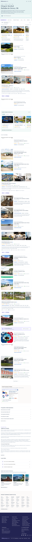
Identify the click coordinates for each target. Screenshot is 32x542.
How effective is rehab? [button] (5, 416)
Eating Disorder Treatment (25, 518)
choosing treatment (14, 433)
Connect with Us (24, 533)
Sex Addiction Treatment (25, 524)
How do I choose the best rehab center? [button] (7, 418)
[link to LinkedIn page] (23, 535)
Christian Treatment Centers (26, 525)
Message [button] (8, 252)
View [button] (2, 252)
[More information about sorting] (30, 24)
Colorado (14, 482)
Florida (11, 114)
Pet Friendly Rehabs (14, 524)
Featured (4, 114)
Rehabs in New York (4, 520)
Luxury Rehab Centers (15, 518)
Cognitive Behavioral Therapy (16, 520)
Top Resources (4, 527)
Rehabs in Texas (4, 521)
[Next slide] (29, 34)
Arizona (2, 482)
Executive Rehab (24, 520)
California (7, 114)
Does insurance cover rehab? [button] (5, 409)
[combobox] (6, 24)
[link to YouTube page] (25, 535)
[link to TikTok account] (27, 535)
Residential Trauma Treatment (26, 523)
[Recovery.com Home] (4, 1)
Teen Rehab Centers (24, 521)
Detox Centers (14, 519)
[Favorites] (28, 1)
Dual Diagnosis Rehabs (25, 522)
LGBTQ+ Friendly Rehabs (15, 522)
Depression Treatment (25, 519)
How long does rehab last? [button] (5, 414)
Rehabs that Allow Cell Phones (16, 525)
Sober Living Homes (14, 521)
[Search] (26, 1)
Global (14, 114)
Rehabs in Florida (4, 518)
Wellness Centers (14, 523)
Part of (6, 86)
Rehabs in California (4, 519)
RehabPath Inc (17, 538)
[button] (30, 1)
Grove (6, 134)
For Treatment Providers (25, 527)
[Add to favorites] (12, 44)
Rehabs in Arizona (4, 522)
